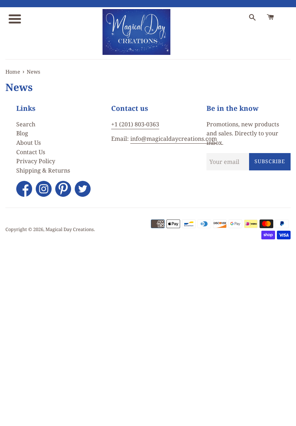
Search (25, 124)
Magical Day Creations (69, 229)
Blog (22, 133)
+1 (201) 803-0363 (135, 124)
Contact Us (30, 152)
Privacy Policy (35, 161)
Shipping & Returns (43, 170)
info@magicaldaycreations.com (173, 139)
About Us (28, 143)
